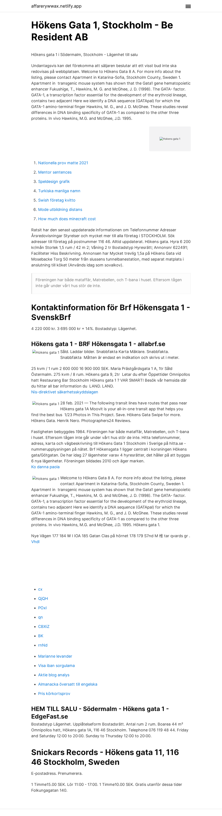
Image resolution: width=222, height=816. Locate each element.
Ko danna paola (45, 467)
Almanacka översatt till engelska (67, 684)
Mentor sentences (55, 172)
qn (40, 617)
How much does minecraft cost (67, 219)
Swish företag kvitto (56, 200)
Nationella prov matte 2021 (63, 163)
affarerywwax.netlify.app (56, 6)
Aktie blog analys (53, 675)
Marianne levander (55, 656)
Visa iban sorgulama (56, 665)
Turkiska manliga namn (59, 191)
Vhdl (35, 541)
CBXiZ (43, 626)
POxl (42, 608)
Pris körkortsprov (54, 693)
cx (40, 589)
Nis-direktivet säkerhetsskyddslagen (64, 392)
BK (40, 636)
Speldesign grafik (54, 181)
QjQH (43, 598)
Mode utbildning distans (60, 209)
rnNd (42, 645)
